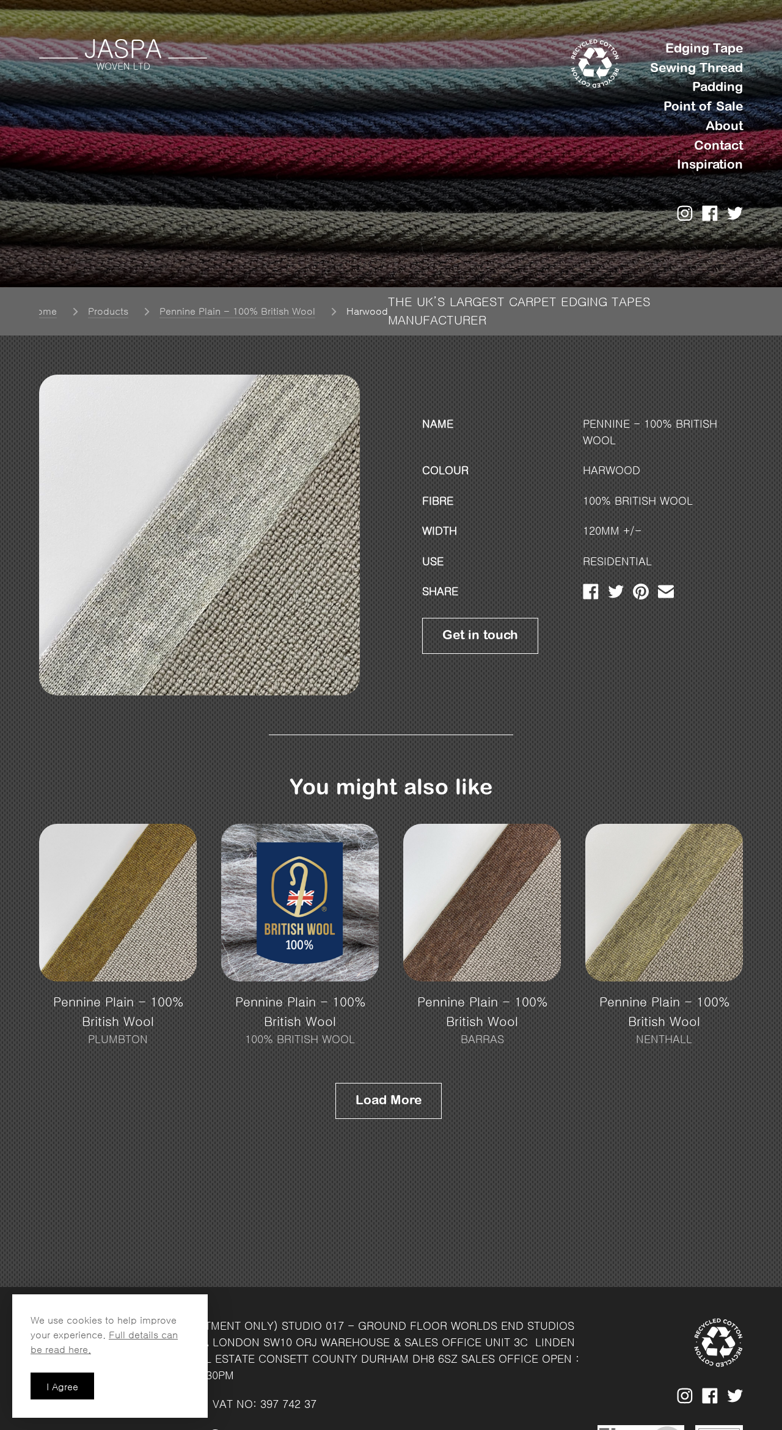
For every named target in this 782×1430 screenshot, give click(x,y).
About (724, 126)
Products (108, 311)
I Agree (62, 1387)
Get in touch (480, 635)
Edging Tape (704, 48)
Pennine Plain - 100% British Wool (237, 311)
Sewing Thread (696, 68)
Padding (717, 87)
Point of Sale (703, 106)
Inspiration (710, 164)
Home (43, 311)
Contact (718, 146)
